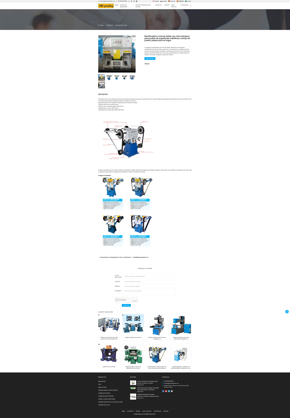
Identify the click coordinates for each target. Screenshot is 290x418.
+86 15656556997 (122, 1)
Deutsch (172, 1)
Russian (164, 1)
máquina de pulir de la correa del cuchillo (110, 402)
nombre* (117, 281)
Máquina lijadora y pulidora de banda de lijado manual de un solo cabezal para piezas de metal (181, 367)
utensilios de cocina (121, 25)
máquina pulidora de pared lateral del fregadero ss (181, 338)
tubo (99, 384)
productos (158, 5)
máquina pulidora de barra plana (108, 390)
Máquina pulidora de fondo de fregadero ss (157, 338)
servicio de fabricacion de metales (143, 6)
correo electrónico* (118, 276)
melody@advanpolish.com (107, 1)
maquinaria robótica (104, 393)
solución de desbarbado (123, 6)
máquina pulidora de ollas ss (133, 337)
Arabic (189, 1)
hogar (116, 5)
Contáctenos (184, 5)
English (157, 1)
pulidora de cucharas (109, 366)
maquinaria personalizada (106, 396)
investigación (150, 58)
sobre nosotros (173, 6)
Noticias (167, 5)
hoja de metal (102, 387)
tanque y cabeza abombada (106, 399)
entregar (126, 305)
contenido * (118, 291)
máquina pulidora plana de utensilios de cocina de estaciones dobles (133, 367)
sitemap (166, 411)
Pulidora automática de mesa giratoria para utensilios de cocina (109, 338)
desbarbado (102, 381)
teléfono (117, 286)
